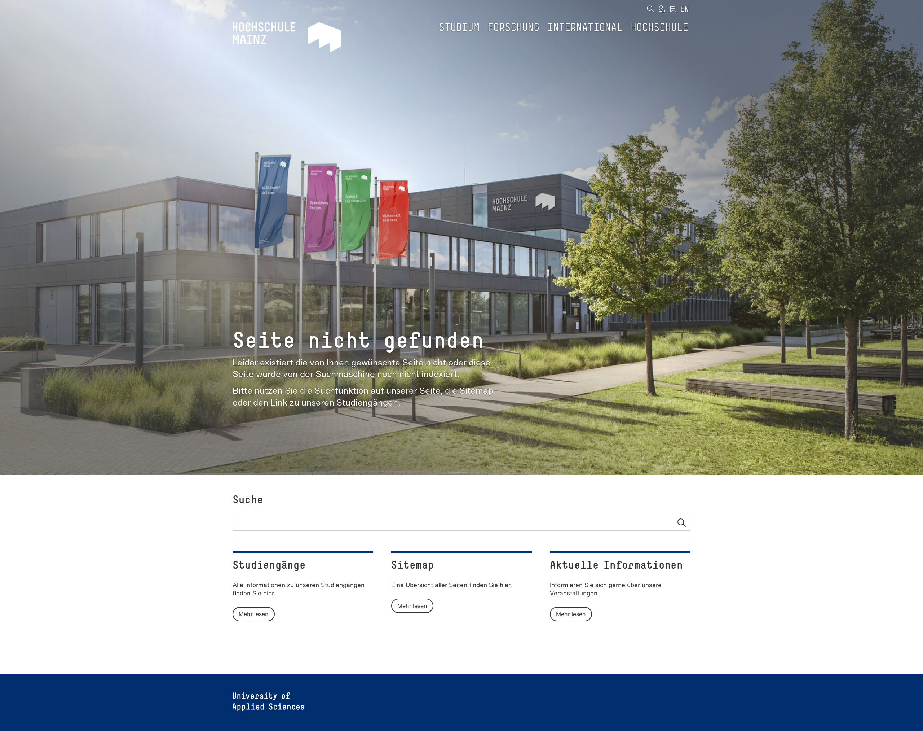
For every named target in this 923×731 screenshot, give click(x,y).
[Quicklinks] (673, 9)
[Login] (661, 9)
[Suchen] (650, 9)
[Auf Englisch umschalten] (684, 9)
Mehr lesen (254, 614)
